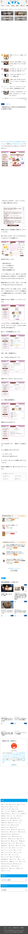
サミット (22, 861)
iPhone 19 (5, 827)
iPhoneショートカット (15, 822)
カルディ (13, 859)
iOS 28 (20, 815)
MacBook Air (7, 836)
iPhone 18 (15, 825)
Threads (16, 866)
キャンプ (18, 852)
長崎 (4, 815)
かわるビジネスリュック (7, 760)
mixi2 (13, 868)
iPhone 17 (6, 825)
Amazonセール (7, 820)
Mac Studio (6, 841)
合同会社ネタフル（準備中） (19, 927)
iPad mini (22, 831)
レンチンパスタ (14, 854)
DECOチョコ (17, 144)
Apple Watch (7, 834)
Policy (10, 927)
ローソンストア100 (8, 852)
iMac (5, 838)
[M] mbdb (20, 932)
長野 (14, 811)
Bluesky (5, 868)
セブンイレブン (18, 847)
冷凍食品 (5, 859)
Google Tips (18, 863)
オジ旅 (23, 759)
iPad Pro (5, 831)
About (5, 927)
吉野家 (5, 845)
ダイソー (22, 859)
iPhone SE (6, 829)
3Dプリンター (6, 870)
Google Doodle (7, 863)
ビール (5, 804)
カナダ (13, 804)
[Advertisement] (14, 37)
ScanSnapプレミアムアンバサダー (11, 756)
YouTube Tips (6, 866)
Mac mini (12, 838)
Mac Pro (21, 838)
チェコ (16, 809)
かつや (12, 843)
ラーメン (6, 857)
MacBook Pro (17, 836)
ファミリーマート (7, 850)
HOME (3, 9)
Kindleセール (18, 820)
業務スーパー (14, 861)
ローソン (18, 850)
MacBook (16, 834)
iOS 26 (14, 829)
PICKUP (6, 818)
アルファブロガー (16, 753)
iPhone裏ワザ (16, 818)
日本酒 (21, 811)
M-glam (15, 932)
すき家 (12, 845)
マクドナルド (21, 845)
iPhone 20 (14, 827)
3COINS (5, 861)
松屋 (22, 841)
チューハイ (21, 804)
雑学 (5, 822)
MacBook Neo (7, 813)
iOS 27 (22, 829)
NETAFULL (12, 930)
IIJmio (20, 868)
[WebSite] (14, 764)
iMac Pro (15, 841)
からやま (20, 843)
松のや (5, 843)
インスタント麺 (15, 857)
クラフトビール (7, 809)
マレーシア (14, 806)
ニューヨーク (6, 811)
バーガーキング (7, 847)
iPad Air (14, 831)
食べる (6, 9)
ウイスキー (16, 813)
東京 (24, 813)
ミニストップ (12, 815)
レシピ (5, 854)
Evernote (6, 806)
